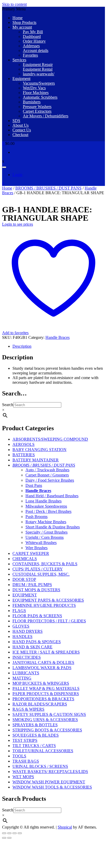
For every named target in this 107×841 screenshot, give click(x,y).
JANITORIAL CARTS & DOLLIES (43, 662)
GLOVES (20, 626)
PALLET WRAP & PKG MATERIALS (45, 688)
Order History (34, 41)
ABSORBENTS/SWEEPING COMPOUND (50, 439)
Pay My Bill (33, 32)
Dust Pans (33, 485)
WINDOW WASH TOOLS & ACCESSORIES (52, 787)
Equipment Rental (37, 69)
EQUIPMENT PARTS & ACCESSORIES (48, 600)
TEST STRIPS (24, 740)
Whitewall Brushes (41, 542)
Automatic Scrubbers (40, 97)
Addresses (31, 46)
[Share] (14, 833)
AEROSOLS (23, 444)
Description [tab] (21, 346)
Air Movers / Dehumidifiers (45, 116)
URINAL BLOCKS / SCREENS (40, 766)
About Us (20, 125)
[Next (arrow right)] (9, 838)
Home (17, 18)
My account (22, 27)
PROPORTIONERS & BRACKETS (43, 699)
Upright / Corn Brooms (44, 537)
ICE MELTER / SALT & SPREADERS (46, 652)
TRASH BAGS (25, 761)
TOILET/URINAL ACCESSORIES (42, 751)
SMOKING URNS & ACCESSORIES (45, 719)
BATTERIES (23, 455)
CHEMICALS (24, 558)
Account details (35, 50)
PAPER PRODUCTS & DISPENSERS (45, 693)
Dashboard (32, 36)
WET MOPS (23, 777)
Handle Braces (57, 337)
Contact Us (21, 130)
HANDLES (22, 636)
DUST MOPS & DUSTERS (36, 590)
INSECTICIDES (26, 657)
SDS (16, 120)
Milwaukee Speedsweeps (46, 506)
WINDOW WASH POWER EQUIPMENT (48, 782)
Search (7, 404)
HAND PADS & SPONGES (36, 642)
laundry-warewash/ (38, 74)
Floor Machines (36, 92)
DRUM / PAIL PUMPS (32, 584)
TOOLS (19, 756)
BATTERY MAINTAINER (35, 460)
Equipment (21, 78)
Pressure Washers (37, 106)
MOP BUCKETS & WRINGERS (40, 683)
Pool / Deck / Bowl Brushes (48, 511)
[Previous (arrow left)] (4, 838)
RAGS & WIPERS (28, 709)
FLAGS (19, 610)
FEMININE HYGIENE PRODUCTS (44, 605)
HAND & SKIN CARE (32, 647)
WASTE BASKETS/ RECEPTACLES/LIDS (50, 771)
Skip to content (14, 4)
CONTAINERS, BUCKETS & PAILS (44, 564)
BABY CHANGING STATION (39, 449)
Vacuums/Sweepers (39, 83)
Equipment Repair (38, 64)
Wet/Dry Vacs (34, 88)
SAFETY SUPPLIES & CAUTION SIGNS (49, 714)
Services (19, 60)
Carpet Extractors (37, 111)
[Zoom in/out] (4, 833)
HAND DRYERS (27, 631)
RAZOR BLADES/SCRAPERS (39, 704)
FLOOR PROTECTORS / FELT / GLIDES (49, 621)
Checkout (20, 134)
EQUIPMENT (24, 595)
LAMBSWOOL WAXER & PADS (41, 667)
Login (17, 174)
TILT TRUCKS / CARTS (34, 745)
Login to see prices (17, 224)
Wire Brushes (36, 548)
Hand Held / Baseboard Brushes (51, 496)
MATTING (21, 678)
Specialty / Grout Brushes (46, 532)
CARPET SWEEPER (30, 553)
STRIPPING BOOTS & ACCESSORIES (47, 730)
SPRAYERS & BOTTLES (35, 725)
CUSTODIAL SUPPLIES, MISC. (41, 574)
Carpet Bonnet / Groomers (47, 475)
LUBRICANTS (25, 673)
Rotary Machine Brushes (45, 522)
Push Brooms (36, 516)
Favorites (30, 55)
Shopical (65, 827)
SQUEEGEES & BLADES (35, 735)
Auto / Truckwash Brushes (47, 470)
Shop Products (24, 22)
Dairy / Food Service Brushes (49, 480)
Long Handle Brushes (43, 501)
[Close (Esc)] (20, 833)
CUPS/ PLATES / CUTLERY (37, 569)
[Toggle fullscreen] (9, 833)
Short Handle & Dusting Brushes (52, 527)
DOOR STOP (24, 579)
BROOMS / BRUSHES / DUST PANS (48, 188)
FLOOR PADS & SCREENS (37, 616)
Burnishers (32, 102)
